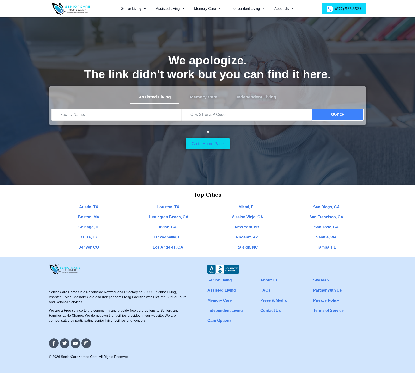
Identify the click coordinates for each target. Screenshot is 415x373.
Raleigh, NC (247, 247)
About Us (281, 8)
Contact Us (270, 310)
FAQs (265, 290)
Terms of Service (328, 310)
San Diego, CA (326, 207)
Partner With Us (327, 290)
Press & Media (273, 300)
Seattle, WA (326, 237)
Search (337, 114)
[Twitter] (64, 343)
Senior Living (131, 8)
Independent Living (245, 8)
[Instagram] (86, 343)
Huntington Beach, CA (168, 217)
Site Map (321, 280)
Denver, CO (88, 247)
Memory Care (205, 8)
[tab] (154, 97)
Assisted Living (168, 8)
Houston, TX (168, 207)
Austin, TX (88, 207)
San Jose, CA (326, 227)
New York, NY (247, 227)
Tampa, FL (326, 247)
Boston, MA (88, 217)
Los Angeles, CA (168, 247)
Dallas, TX (88, 237)
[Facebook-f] (54, 343)
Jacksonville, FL (168, 237)
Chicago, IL (88, 227)
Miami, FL (247, 207)
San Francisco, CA (326, 217)
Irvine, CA (168, 227)
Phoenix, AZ (247, 237)
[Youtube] (75, 343)
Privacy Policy (326, 300)
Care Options (220, 320)
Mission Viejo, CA (247, 217)
